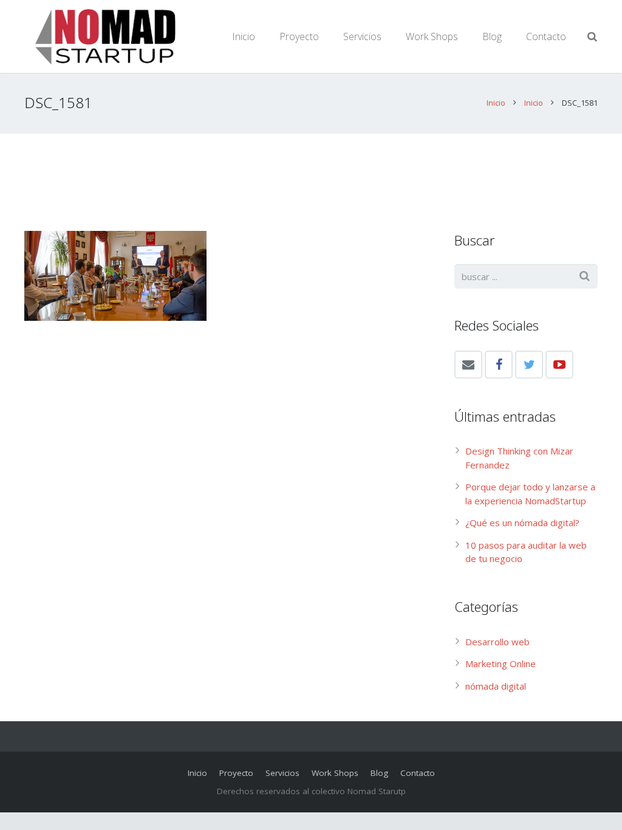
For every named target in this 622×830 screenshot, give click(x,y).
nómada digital (495, 686)
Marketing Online (500, 663)
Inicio (496, 102)
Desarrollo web (497, 642)
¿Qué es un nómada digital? (522, 522)
